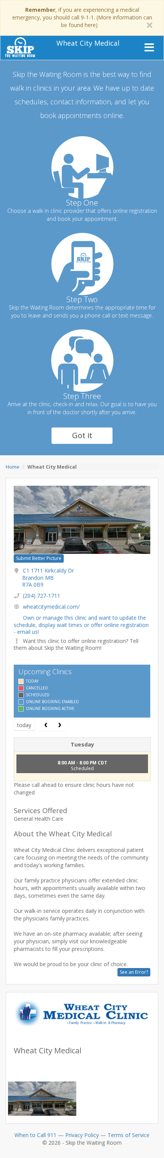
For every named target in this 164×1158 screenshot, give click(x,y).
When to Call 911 (35, 1135)
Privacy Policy (82, 1135)
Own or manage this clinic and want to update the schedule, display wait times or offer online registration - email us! (81, 624)
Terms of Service (129, 1135)
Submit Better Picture (38, 558)
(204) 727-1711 (41, 595)
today (24, 725)
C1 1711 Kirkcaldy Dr (48, 577)
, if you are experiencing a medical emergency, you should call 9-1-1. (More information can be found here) (82, 17)
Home (12, 466)
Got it (82, 435)
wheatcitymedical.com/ (51, 606)
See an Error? (134, 972)
